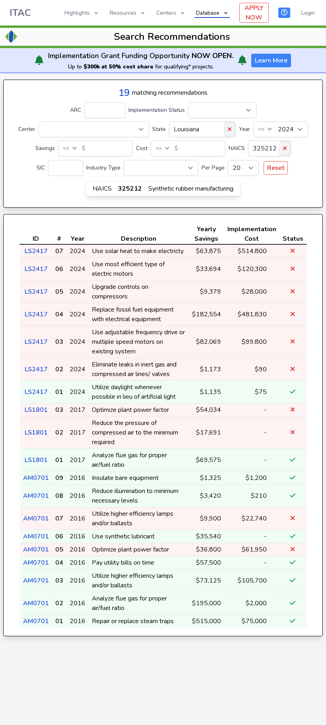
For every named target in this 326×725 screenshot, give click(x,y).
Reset (275, 168)
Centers (166, 13)
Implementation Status (156, 110)
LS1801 (36, 409)
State (159, 129)
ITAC (20, 12)
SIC (41, 168)
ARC (75, 110)
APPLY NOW (254, 13)
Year (244, 129)
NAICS (237, 148)
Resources (123, 13)
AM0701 (36, 478)
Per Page (213, 168)
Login (308, 13)
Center (26, 129)
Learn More (271, 60)
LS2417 (36, 251)
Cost (141, 148)
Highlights (77, 13)
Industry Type (103, 168)
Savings (45, 148)
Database (207, 13)
